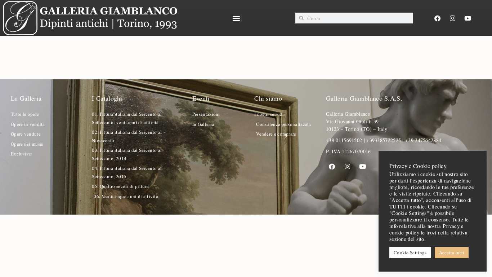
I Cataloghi (107, 98)
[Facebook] (437, 18)
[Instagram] (453, 18)
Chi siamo (268, 98)
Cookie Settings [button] (410, 252)
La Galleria (26, 98)
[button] (236, 18)
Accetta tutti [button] (452, 252)
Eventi (201, 98)
